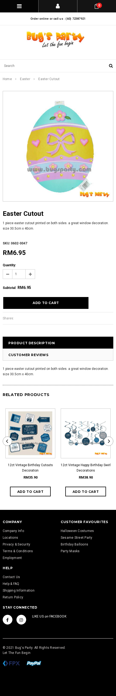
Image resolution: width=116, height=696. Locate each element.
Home (7, 79)
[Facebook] (7, 620)
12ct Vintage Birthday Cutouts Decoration (30, 467)
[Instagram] (21, 620)
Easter (25, 79)
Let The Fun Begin (16, 653)
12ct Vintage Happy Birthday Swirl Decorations (86, 467)
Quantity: (9, 265)
